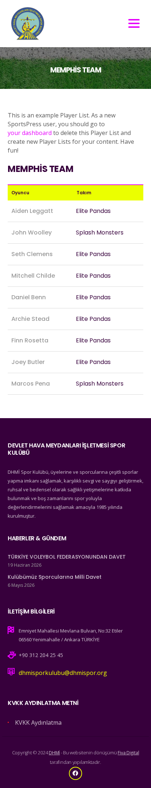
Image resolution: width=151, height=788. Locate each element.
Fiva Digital (128, 753)
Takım (84, 193)
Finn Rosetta (29, 340)
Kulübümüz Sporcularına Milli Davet (55, 577)
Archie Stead (30, 319)
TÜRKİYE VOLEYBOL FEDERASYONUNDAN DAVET (67, 556)
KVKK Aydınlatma (38, 722)
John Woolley (31, 232)
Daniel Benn (28, 297)
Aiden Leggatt (32, 211)
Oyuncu (20, 193)
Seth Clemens (32, 254)
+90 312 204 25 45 (41, 655)
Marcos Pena (30, 383)
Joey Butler (28, 362)
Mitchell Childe (33, 275)
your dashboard (30, 133)
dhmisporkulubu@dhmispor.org (63, 673)
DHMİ (54, 753)
